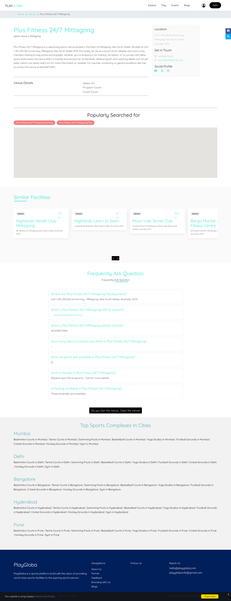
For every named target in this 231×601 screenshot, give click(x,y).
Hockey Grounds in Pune (29, 534)
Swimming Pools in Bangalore (101, 485)
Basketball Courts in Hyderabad (143, 507)
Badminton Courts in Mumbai (30, 439)
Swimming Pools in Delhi (85, 462)
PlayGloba (25, 565)
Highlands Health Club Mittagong (36, 223)
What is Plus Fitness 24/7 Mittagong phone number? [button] (87, 325)
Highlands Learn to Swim (96, 220)
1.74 (59, 214)
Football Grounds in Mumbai (192, 439)
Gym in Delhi (52, 466)
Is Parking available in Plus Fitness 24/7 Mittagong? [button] (86, 388)
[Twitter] (228, 36)
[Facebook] (228, 31)
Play (14, 6)
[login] (201, 5)
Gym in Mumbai (89, 443)
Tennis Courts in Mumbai (63, 439)
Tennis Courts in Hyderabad (69, 507)
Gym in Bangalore (110, 489)
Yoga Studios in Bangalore (173, 485)
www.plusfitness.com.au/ (170, 60)
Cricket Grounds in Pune (203, 530)
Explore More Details (44, 596)
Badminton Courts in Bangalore (32, 485)
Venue (32, 14)
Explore (152, 5)
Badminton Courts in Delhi (29, 462)
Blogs (187, 5)
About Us (96, 569)
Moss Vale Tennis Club (152, 220)
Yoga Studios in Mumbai (161, 439)
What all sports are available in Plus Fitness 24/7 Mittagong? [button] (93, 357)
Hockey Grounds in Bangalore (80, 489)
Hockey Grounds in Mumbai (62, 443)
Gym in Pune (52, 534)
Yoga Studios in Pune (144, 530)
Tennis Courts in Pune (57, 530)
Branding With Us (100, 582)
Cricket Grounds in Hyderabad (48, 512)
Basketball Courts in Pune (116, 530)
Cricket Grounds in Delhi (203, 462)
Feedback (96, 577)
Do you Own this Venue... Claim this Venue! (115, 410)
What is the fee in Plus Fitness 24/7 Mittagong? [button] (83, 373)
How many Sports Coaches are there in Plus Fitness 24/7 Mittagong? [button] (99, 341)
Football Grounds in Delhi (172, 462)
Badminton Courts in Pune (29, 530)
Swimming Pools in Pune (85, 530)
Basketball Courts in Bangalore (139, 485)
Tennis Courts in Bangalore (67, 485)
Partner (95, 573)
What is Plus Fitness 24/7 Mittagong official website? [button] (87, 310)
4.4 (117, 214)
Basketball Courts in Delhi (116, 462)
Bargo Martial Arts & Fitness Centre (209, 223)
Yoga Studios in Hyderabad (179, 507)
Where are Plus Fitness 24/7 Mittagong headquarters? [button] (88, 294)
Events (175, 5)
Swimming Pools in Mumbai (94, 439)
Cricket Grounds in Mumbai (29, 443)
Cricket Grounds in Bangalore (44, 489)
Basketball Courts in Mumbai (128, 439)
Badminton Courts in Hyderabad (32, 507)
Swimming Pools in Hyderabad (105, 507)
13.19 (176, 214)
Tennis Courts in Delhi (57, 462)
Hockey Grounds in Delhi (29, 466)
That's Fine (209, 596)
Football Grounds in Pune (172, 530)
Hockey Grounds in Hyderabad (86, 512)
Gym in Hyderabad (117, 512)
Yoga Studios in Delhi (144, 462)
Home (21, 14)
